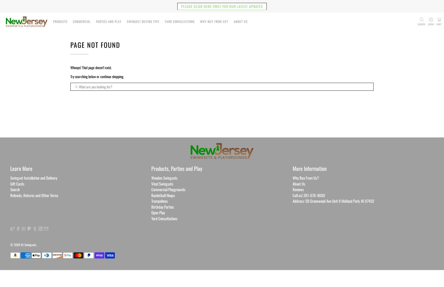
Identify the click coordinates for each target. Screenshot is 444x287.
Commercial (82, 21)
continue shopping (111, 76)
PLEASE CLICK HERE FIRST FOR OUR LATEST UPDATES (222, 6)
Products (60, 21)
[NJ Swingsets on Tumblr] (35, 229)
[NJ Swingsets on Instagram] (40, 229)
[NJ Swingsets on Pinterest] (29, 229)
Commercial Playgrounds (168, 189)
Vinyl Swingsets (162, 184)
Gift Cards (17, 184)
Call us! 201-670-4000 (309, 195)
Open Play (158, 212)
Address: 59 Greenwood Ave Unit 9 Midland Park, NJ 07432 (333, 201)
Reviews (298, 189)
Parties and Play (109, 21)
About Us (241, 21)
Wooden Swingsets (164, 178)
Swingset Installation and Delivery (33, 178)
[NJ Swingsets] (26, 21)
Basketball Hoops (163, 195)
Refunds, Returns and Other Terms (34, 195)
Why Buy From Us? (214, 21)
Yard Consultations (180, 21)
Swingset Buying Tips (143, 21)
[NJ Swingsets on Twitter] (12, 229)
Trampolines (159, 201)
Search (15, 189)
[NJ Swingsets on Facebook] (18, 229)
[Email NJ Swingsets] (46, 229)
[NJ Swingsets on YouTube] (24, 229)
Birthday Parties (162, 207)
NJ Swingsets (28, 244)
